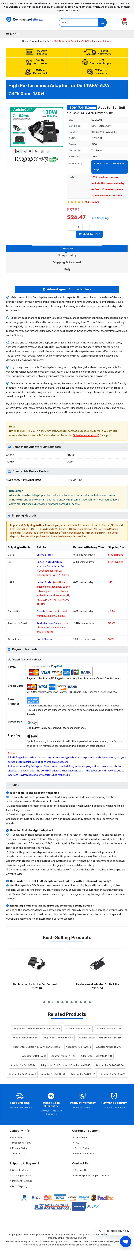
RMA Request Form (85, 1153)
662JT (10, 455)
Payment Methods (22, 1181)
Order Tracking (20, 1170)
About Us (17, 1137)
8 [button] (76, 1002)
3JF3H (10, 461)
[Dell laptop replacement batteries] (25, 19)
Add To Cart (91, 234)
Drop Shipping (19, 1186)
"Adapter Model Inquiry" (86, 435)
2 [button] (49, 1002)
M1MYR (71, 455)
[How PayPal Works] (86, 1206)
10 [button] (85, 1002)
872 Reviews (92, 202)
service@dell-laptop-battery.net (92, 1175)
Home (25, 41)
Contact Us (81, 1170)
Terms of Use (19, 1153)
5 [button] (62, 1002)
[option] (36, 127)
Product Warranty (21, 1142)
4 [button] (58, 1002)
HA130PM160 (74, 479)
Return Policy (82, 1148)
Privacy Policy (19, 1148)
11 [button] (90, 1002)
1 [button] (44, 1002)
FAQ (77, 1142)
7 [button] (71, 1002)
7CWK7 (71, 461)
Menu (14, 34)
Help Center (81, 1137)
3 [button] (53, 1002)
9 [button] (81, 1002)
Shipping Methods (22, 1175)
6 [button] (67, 1002)
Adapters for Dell (41, 41)
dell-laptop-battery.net (41, 1234)
